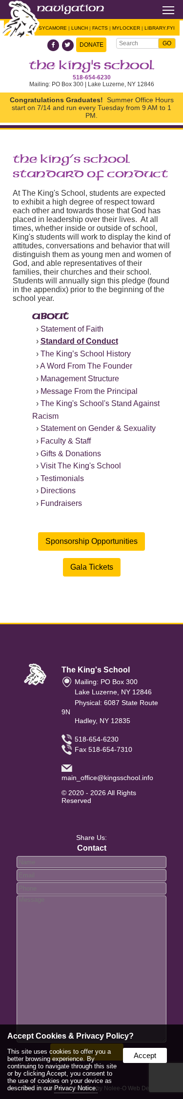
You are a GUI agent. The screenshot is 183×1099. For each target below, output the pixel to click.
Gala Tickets (91, 567)
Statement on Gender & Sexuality (98, 428)
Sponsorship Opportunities (91, 541)
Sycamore (53, 28)
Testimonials (62, 478)
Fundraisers (61, 503)
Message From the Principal (89, 391)
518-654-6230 (92, 77)
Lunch (79, 28)
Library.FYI (159, 28)
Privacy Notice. (76, 1088)
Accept (145, 1055)
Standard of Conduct (79, 341)
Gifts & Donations (71, 453)
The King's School (92, 66)
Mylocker (126, 28)
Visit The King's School (81, 466)
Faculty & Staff (66, 441)
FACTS (100, 28)
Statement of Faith (72, 329)
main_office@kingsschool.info (107, 778)
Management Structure (80, 378)
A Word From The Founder (86, 366)
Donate (91, 45)
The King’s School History (86, 354)
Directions (58, 490)
